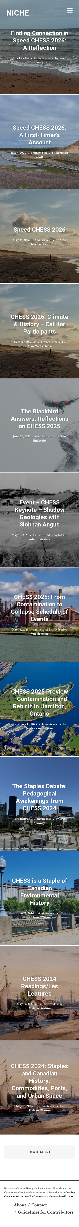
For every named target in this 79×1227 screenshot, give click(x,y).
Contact (39, 1205)
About (20, 1205)
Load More (39, 1152)
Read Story (39, 47)
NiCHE (17, 12)
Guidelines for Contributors (46, 1212)
